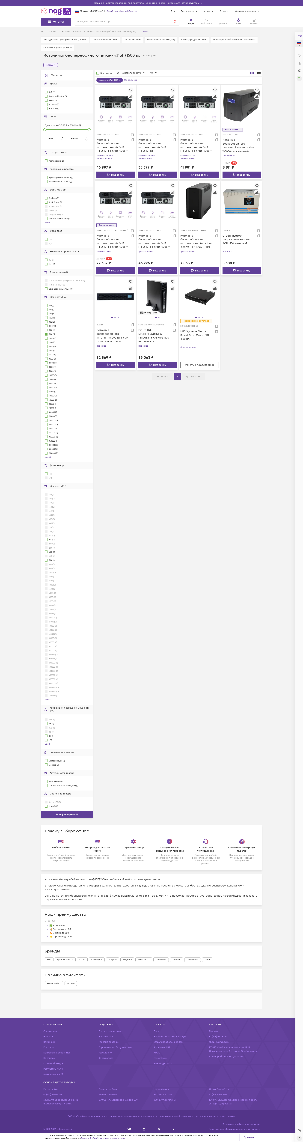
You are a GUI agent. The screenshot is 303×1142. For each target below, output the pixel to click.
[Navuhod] (144, 1129)
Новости (48, 1036)
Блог (173, 11)
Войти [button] (238, 23)
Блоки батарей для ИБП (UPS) (161, 39)
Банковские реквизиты (56, 1052)
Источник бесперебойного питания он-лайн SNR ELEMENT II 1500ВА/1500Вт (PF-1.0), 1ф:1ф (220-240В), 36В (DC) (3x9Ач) (112, 145)
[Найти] (175, 22)
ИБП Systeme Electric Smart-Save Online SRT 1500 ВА (194, 335)
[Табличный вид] (258, 73)
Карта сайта (106, 1058)
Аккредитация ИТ (53, 1074)
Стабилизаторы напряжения (58, 47)
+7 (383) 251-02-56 (163, 1094)
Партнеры (49, 1058)
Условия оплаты (108, 1036)
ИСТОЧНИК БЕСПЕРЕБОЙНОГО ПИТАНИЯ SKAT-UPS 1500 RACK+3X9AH (153, 335)
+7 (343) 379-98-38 (52, 1094)
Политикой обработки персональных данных (103, 1138)
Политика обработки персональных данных (234, 1129)
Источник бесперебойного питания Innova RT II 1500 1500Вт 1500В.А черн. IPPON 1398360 (112, 335)
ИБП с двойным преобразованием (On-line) (65, 39)
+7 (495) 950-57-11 (97, 11)
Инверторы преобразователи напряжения (234, 39)
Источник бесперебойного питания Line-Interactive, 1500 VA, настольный (238, 145)
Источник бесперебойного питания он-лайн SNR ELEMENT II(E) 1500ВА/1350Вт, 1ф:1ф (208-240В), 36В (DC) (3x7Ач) (154, 145)
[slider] (44, 129)
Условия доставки (109, 1042)
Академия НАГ (162, 1047)
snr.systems (160, 1058)
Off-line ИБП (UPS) (132, 39)
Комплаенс (105, 1052)
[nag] (173, 1129)
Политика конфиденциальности (241, 1124)
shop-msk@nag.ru (128, 11)
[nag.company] (129, 1129)
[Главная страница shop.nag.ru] (56, 11)
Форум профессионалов (168, 1042)
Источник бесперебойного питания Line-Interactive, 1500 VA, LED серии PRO (196, 241)
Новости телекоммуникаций (170, 1036)
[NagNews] (159, 1129)
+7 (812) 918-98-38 (218, 1094)
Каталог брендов (53, 1063)
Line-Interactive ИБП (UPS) (105, 39)
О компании (50, 1031)
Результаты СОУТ (53, 1068)
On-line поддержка (110, 1031)
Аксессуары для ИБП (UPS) (194, 39)
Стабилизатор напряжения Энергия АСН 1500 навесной (236, 239)
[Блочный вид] (252, 73)
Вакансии (49, 1042)
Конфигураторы (163, 1063)
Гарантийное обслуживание (115, 1047)
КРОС (157, 1052)
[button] (151, 3)
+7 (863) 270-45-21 (108, 1094)
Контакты (48, 1047)
